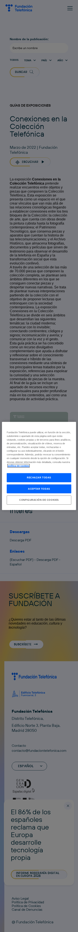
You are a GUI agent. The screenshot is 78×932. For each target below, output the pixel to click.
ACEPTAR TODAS (39, 488)
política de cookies (18, 465)
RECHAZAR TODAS (39, 477)
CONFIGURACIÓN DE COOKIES (39, 500)
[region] (39, 466)
